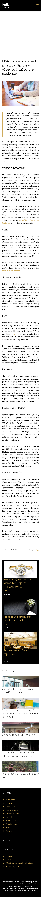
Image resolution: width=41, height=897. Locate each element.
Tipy (37, 550)
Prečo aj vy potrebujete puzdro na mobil (17, 618)
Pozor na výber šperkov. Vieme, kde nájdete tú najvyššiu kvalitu (17, 583)
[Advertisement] (20, 32)
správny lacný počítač (11, 271)
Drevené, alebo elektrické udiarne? (19, 734)
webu (16, 334)
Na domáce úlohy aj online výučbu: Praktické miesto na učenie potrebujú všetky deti (20, 713)
